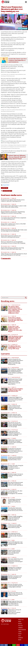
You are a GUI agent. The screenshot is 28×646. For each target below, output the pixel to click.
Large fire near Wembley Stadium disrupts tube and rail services (15, 390)
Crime (13, 447)
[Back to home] (6, 623)
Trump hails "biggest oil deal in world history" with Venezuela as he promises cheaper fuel (15, 399)
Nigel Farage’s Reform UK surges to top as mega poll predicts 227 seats (15, 594)
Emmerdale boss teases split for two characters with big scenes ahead (11, 236)
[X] (10, 645)
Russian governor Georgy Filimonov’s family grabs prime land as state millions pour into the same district (15, 381)
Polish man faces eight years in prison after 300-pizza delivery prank (15, 526)
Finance (14, 344)
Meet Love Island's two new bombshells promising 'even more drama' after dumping (13, 242)
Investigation (15, 305)
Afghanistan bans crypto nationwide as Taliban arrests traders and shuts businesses (15, 442)
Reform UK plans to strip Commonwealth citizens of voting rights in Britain (15, 586)
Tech (13, 608)
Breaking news (7, 301)
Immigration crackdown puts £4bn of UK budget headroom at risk (15, 569)
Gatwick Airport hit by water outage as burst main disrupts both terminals (14, 552)
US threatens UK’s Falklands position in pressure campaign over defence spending (15, 433)
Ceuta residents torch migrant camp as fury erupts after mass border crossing (15, 407)
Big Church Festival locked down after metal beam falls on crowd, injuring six (15, 484)
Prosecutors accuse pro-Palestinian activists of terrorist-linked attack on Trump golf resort (15, 450)
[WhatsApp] (14, 645)
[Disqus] (14, 278)
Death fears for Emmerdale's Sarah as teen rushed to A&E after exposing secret (13, 200)
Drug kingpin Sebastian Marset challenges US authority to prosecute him (14, 501)
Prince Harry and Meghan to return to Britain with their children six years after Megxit (15, 328)
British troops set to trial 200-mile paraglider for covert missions (15, 577)
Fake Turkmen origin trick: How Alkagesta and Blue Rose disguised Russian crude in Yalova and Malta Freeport (15, 371)
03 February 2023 (6, 13)
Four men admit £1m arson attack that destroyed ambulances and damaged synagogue (15, 561)
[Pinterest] (18, 645)
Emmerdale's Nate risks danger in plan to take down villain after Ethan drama (13, 206)
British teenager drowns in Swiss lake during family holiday (15, 475)
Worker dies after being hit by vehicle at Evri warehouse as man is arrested (15, 467)
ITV (11, 190)
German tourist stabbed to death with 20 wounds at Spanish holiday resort (15, 458)
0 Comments (24, 13)
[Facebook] (2, 645)
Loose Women (6, 190)
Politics (14, 334)
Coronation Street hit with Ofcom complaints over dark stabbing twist (13, 218)
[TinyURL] (22, 645)
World (13, 404)
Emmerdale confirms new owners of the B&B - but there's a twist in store (13, 224)
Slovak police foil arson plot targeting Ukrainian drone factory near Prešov (15, 509)
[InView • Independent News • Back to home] (5, 2)
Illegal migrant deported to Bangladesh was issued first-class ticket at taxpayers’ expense (15, 603)
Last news (5, 353)
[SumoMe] (26, 645)
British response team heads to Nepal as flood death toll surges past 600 (15, 416)
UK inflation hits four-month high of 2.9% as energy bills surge (14, 347)
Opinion (20, 637)
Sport (20, 633)
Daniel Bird (6, 185)
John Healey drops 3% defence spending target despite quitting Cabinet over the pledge (15, 424)
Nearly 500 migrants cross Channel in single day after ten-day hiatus (15, 543)
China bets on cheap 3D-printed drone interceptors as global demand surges (14, 611)
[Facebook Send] (6, 645)
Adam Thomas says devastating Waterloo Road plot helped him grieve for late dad (14, 254)
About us (20, 619)
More (13, 198)
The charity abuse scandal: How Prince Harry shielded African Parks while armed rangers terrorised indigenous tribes (15, 310)
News (13, 316)
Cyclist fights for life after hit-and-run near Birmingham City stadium (15, 492)
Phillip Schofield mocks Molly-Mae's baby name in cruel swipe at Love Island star (14, 230)
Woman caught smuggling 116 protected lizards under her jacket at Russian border (15, 518)
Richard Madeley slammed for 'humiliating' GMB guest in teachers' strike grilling (13, 212)
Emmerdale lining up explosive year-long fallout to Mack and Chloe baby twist (12, 248)
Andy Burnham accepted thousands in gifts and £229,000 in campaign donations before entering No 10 (15, 338)
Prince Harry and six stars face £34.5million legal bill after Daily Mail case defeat (15, 319)
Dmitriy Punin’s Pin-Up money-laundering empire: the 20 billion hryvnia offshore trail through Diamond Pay (15, 361)
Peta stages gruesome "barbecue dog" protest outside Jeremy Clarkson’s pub (15, 535)
